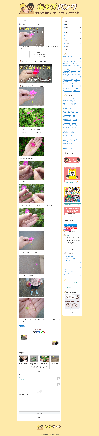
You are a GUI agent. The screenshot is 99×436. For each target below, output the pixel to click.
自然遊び (22, 326)
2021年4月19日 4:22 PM (23, 379)
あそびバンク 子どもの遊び (69, 256)
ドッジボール (76, 100)
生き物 (65, 132)
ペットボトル (66, 148)
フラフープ (74, 140)
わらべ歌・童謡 (76, 65)
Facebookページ (67, 275)
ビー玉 (74, 90)
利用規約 (67, 286)
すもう (69, 103)
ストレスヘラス (67, 273)
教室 (73, 137)
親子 (65, 74)
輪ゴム (76, 88)
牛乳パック (76, 81)
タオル (77, 79)
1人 (69, 70)
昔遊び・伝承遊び (67, 65)
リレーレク (74, 124)
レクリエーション (67, 119)
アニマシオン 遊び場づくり (69, 262)
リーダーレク (75, 61)
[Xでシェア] (34, 332)
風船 (72, 79)
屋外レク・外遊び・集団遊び (69, 58)
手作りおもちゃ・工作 (68, 135)
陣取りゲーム (75, 63)
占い (65, 111)
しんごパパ (69, 235)
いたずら (66, 108)
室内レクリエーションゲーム (69, 56)
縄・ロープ (66, 79)
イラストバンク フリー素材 (69, 260)
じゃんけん (66, 100)
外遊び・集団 (73, 127)
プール (77, 111)
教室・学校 (66, 72)
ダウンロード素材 (67, 116)
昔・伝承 (66, 129)
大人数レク (75, 119)
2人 (64, 70)
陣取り (73, 103)
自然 (78, 129)
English (66, 269)
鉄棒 (65, 103)
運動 (68, 74)
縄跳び (65, 143)
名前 (19, 408)
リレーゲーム (66, 63)
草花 (28, 326)
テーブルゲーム (67, 137)
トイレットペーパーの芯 (68, 83)
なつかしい (77, 108)
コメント (21, 396)
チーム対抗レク (67, 124)
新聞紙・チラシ (67, 81)
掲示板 (74, 116)
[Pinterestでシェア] (44, 332)
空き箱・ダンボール (67, 88)
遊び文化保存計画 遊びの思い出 (70, 258)
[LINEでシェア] (42, 332)
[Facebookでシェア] (37, 332)
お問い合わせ (68, 287)
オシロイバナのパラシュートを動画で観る (40, 54)
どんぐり (65, 90)
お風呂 (69, 111)
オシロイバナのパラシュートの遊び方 (39, 56)
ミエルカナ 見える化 (68, 267)
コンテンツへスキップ (4, 0)
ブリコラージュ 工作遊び (69, 271)
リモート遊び (76, 70)
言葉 (78, 72)
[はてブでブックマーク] (39, 332)
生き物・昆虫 (77, 74)
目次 (38, 52)
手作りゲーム (66, 127)
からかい (71, 108)
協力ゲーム (66, 61)
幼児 (69, 132)
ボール (69, 140)
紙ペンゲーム (73, 72)
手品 (73, 111)
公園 (71, 100)
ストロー (77, 83)
